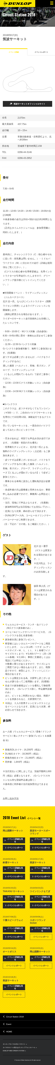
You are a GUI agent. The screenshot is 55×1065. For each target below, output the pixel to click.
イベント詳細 (14, 52)
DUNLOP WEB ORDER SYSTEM (13, 1050)
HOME (9, 1031)
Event (8, 1024)
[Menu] (51, 3)
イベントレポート (41, 52)
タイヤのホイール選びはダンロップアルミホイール (19, 1047)
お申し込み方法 (11, 798)
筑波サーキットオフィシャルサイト (29, 104)
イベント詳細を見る (15, 840)
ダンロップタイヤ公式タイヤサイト (14, 1044)
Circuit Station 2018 (15, 1017)
